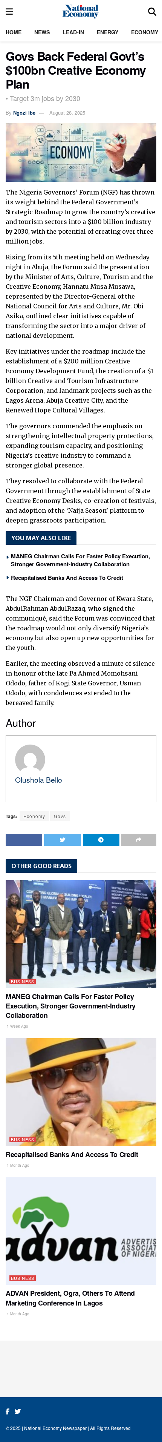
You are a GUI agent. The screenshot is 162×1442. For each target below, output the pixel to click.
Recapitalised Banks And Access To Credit (67, 577)
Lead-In (73, 32)
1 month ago (17, 1165)
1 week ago (17, 1026)
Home (13, 32)
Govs (60, 816)
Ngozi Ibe (24, 112)
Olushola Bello (38, 779)
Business (22, 981)
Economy (144, 32)
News (42, 32)
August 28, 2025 (67, 112)
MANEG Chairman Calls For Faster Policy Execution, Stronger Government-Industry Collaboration (80, 560)
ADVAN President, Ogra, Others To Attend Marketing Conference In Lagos (70, 1297)
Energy (107, 32)
